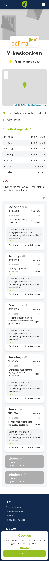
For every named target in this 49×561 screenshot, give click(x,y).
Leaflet (16, 105)
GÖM (25, 553)
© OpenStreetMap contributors (36, 105)
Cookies (10, 515)
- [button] (6, 77)
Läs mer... (24, 547)
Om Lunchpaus (13, 507)
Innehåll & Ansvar (14, 511)
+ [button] (6, 72)
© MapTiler (22, 105)
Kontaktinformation (15, 519)
